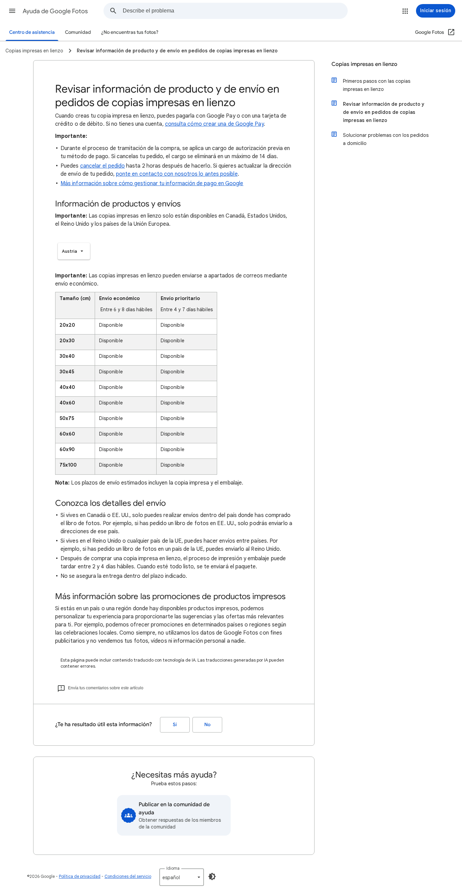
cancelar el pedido (102, 166)
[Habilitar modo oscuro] (212, 876)
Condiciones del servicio (128, 876)
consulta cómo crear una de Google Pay (214, 124)
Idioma (173, 868)
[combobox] (235, 11)
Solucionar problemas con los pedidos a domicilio (386, 139)
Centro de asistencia (32, 32)
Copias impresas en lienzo (364, 64)
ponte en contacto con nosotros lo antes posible (177, 174)
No (207, 724)
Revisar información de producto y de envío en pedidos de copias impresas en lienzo (383, 112)
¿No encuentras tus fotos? (129, 32)
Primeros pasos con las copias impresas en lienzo (376, 85)
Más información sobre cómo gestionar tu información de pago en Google (152, 183)
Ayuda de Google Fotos (55, 11)
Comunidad (78, 32)
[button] (12, 11)
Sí (175, 724)
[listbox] (74, 251)
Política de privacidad (79, 876)
